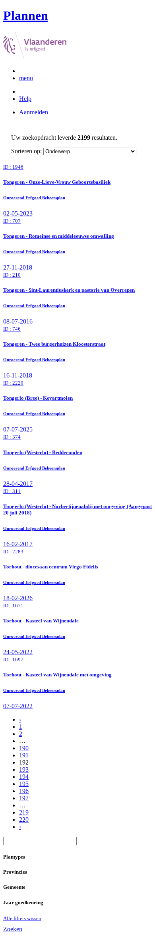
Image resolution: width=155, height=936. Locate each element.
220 (24, 819)
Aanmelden (33, 112)
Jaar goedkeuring (23, 902)
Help (25, 98)
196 (24, 791)
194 (24, 776)
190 (24, 748)
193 (24, 769)
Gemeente (14, 887)
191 (24, 755)
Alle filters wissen (22, 918)
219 (24, 812)
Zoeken (12, 929)
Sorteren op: (26, 151)
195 (24, 783)
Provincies (15, 872)
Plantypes (14, 857)
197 (24, 798)
